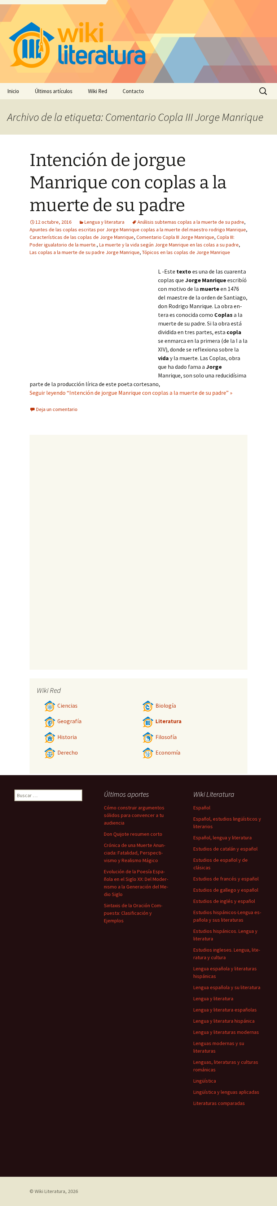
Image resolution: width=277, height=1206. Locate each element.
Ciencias (67, 705)
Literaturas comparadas (219, 1103)
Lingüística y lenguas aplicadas (226, 1092)
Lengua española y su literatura (226, 987)
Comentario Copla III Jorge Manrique (175, 237)
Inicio (13, 91)
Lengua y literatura (104, 222)
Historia (67, 737)
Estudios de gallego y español (225, 890)
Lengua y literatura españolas (225, 1009)
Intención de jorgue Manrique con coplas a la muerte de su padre (128, 183)
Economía (167, 752)
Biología (165, 705)
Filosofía (166, 737)
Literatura (168, 721)
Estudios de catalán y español (225, 848)
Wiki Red (97, 91)
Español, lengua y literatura (222, 837)
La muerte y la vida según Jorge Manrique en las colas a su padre (169, 244)
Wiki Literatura (50, 1191)
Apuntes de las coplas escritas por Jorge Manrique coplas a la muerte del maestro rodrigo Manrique (138, 229)
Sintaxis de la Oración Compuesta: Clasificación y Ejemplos (133, 913)
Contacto (133, 91)
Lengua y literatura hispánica (224, 1021)
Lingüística (204, 1081)
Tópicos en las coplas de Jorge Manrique (186, 252)
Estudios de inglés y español (224, 901)
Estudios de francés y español (226, 878)
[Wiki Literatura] (138, 41)
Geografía (69, 721)
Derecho (67, 752)
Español (201, 807)
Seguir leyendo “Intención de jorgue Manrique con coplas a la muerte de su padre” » (131, 392)
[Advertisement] (93, 321)
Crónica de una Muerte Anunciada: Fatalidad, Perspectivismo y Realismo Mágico (134, 853)
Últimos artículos (53, 91)
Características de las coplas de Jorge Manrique (82, 237)
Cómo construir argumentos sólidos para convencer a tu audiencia (134, 815)
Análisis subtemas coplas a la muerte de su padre (190, 222)
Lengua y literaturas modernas (226, 1032)
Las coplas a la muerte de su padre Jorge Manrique (85, 252)
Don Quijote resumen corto (133, 834)
